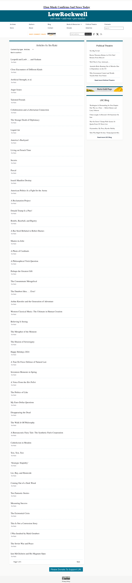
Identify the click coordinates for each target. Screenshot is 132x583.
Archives (13, 24)
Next (78, 562)
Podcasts (108, 24)
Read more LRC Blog (104, 137)
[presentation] (42, 34)
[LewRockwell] (66, 16)
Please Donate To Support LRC (66, 569)
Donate (69, 28)
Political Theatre (91, 24)
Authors (31, 24)
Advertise (89, 28)
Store (12, 28)
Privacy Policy (66, 581)
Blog (49, 24)
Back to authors (16, 52)
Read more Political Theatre (104, 80)
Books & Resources (73, 24)
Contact (50, 28)
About (31, 28)
